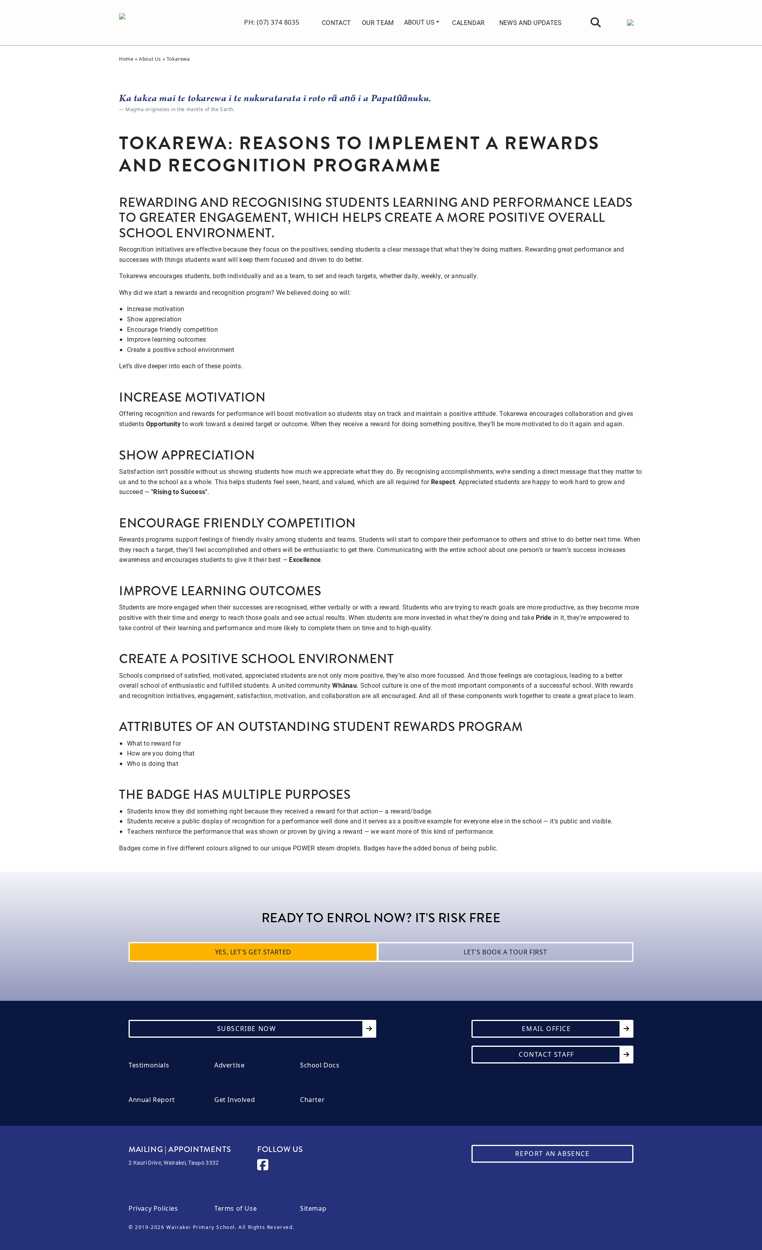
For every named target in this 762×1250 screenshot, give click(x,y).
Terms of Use (235, 1208)
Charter (312, 1100)
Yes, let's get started (253, 952)
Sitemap (313, 1208)
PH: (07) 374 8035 (271, 22)
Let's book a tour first (505, 952)
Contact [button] (336, 22)
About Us (150, 59)
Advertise (229, 1065)
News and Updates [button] (530, 22)
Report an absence (552, 1153)
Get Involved (234, 1100)
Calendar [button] (468, 22)
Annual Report (152, 1100)
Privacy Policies (153, 1208)
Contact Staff (546, 1054)
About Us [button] (420, 22)
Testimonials (149, 1065)
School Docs (320, 1065)
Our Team (378, 22)
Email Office (546, 1028)
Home (126, 59)
